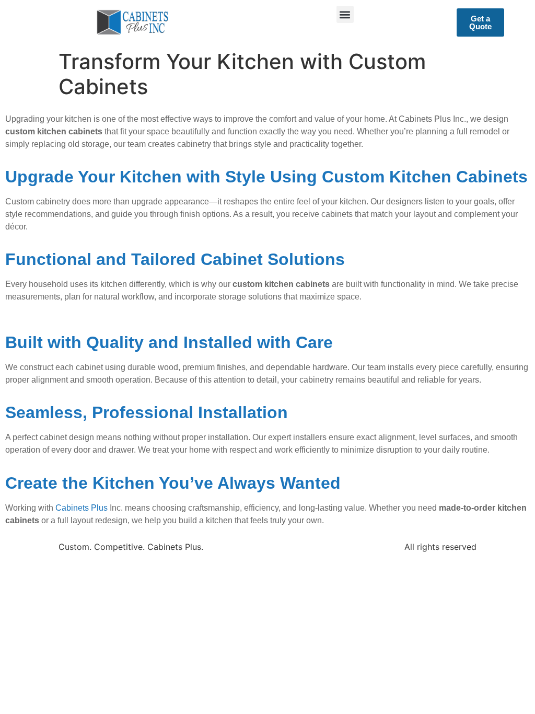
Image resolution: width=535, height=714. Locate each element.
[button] (345, 14)
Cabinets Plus (81, 507)
